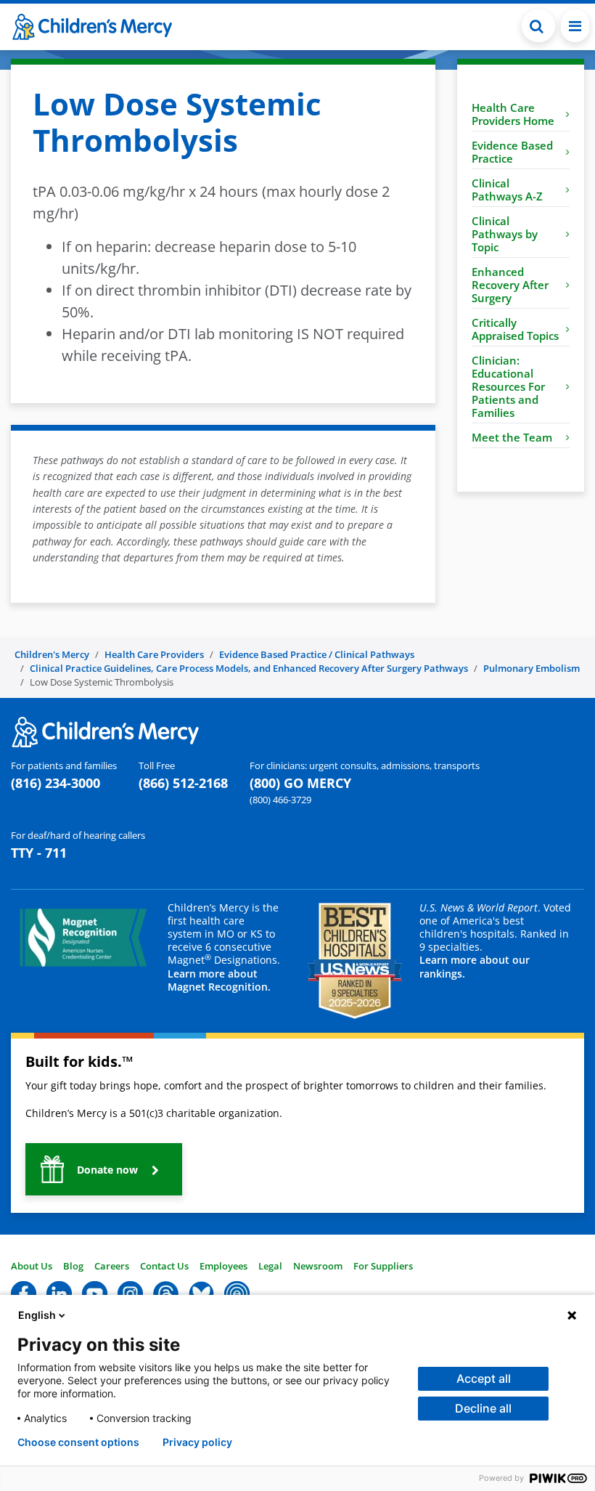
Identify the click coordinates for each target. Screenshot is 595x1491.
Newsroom (317, 1265)
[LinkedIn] (59, 1292)
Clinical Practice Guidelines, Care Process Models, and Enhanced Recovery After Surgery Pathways (249, 668)
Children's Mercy (52, 654)
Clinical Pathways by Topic (505, 233)
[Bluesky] (201, 1292)
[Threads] (165, 1292)
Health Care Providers (154, 654)
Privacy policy (197, 1442)
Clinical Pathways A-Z (507, 189)
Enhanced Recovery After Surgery (510, 284)
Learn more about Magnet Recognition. (219, 980)
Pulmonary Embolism (531, 668)
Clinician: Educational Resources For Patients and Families (508, 386)
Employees (223, 1265)
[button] (538, 25)
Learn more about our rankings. (474, 966)
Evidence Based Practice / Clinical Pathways (316, 654)
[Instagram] (130, 1292)
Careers (111, 1265)
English (37, 1315)
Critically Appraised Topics (515, 329)
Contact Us (164, 1265)
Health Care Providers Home (513, 114)
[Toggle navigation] (575, 25)
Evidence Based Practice (512, 152)
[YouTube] (94, 1292)
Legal (270, 1265)
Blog (73, 1265)
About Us (31, 1265)
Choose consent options (78, 1442)
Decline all (483, 1408)
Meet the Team (512, 437)
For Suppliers (383, 1265)
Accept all (483, 1378)
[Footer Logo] (105, 731)
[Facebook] (23, 1292)
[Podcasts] (237, 1292)
